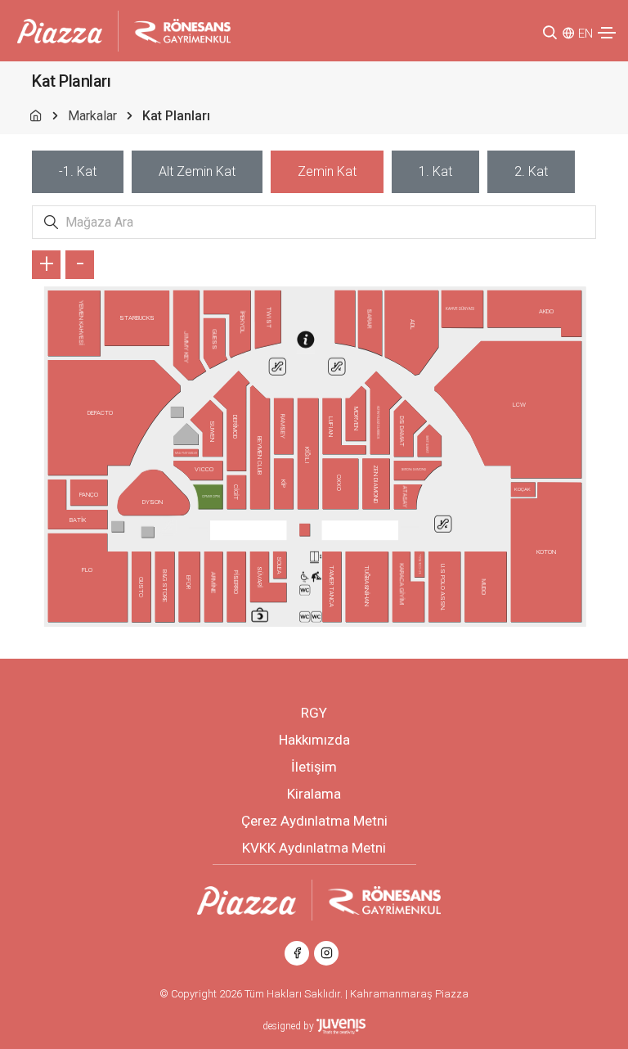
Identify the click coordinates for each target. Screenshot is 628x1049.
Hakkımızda (314, 740)
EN (585, 33)
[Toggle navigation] (607, 32)
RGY (314, 713)
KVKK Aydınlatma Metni (314, 848)
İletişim (314, 767)
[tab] (77, 172)
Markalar (92, 116)
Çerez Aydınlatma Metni (314, 821)
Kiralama (314, 794)
